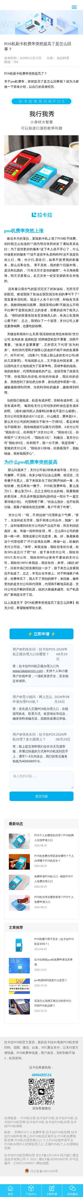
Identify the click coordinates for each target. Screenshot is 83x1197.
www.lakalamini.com (28, 671)
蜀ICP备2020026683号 (54, 1159)
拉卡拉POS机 (46, 1118)
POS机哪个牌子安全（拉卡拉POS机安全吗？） (54, 941)
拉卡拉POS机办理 (57, 1122)
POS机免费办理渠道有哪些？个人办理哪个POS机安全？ (54, 858)
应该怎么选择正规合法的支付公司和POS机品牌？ (52, 1003)
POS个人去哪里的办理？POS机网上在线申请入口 (54, 838)
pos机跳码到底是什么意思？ (50, 980)
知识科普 (62, 58)
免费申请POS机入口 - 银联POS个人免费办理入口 (53, 879)
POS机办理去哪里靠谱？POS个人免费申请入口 (54, 899)
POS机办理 (28, 1118)
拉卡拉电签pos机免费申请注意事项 (53, 962)
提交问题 (41, 796)
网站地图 (42, 1163)
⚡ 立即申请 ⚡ (42, 633)
